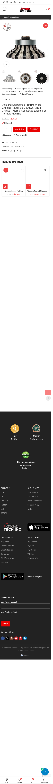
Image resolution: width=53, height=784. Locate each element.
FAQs (29, 509)
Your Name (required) (9, 602)
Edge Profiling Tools (17, 146)
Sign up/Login (32, 558)
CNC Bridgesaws (7, 558)
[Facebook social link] (8, 151)
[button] (5, 186)
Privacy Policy (32, 492)
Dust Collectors (7, 550)
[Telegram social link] (20, 151)
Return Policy (32, 496)
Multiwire (4, 562)
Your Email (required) (9, 612)
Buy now (34, 129)
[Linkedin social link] (17, 151)
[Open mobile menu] (4, 9)
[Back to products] (6, 99)
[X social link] (3, 2)
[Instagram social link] (7, 2)
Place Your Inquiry (34, 577)
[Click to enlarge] (6, 64)
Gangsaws (5, 554)
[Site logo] (25, 10)
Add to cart (19, 129)
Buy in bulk (5, 541)
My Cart (30, 546)
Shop (10, 89)
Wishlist (30, 554)
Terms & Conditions (34, 501)
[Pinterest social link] (14, 2)
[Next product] (9, 99)
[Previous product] (3, 99)
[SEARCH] (46, 17)
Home (4, 89)
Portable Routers (7, 546)
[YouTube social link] (11, 2)
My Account (32, 541)
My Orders (31, 550)
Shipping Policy (33, 505)
